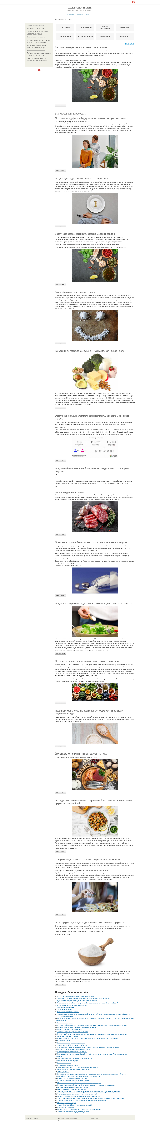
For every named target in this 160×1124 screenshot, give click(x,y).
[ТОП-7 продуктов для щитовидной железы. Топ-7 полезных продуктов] (95, 952)
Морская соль (124, 36)
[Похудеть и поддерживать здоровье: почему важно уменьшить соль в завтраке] (95, 621)
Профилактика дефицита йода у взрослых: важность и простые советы (90, 118)
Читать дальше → (60, 105)
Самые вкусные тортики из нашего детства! (72, 1078)
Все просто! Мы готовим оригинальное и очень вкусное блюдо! (79, 1109)
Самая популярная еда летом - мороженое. (72, 1005)
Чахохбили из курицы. (64, 1023)
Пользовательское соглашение (70, 1118)
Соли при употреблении (85, 36)
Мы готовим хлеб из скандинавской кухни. (71, 1089)
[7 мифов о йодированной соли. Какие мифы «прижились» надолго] (95, 897)
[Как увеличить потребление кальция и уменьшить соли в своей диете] (95, 372)
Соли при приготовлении (105, 27)
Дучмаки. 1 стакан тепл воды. (67, 1065)
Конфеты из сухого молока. (36, 37)
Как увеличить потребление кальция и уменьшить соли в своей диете (89, 350)
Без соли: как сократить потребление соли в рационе (81, 47)
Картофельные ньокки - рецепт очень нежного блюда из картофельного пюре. (83, 998)
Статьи (87, 13)
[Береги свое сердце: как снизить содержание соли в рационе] (95, 265)
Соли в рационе (65, 27)
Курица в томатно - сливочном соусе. (70, 1029)
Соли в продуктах (65, 36)
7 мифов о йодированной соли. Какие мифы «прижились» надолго (88, 859)
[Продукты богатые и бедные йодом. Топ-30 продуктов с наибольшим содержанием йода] (95, 733)
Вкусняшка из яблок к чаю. (36, 28)
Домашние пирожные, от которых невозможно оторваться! (77, 1067)
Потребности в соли (85, 27)
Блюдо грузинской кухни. (65, 1107)
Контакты (60, 1118)
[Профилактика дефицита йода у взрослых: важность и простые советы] (95, 151)
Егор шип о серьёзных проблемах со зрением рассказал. (76, 1027)
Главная (70, 13)
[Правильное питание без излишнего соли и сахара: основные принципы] (95, 580)
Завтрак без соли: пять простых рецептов (75, 292)
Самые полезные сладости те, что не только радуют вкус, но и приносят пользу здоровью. (88, 1038)
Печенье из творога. (64, 1063)
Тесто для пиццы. (63, 1072)
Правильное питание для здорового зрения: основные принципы (87, 661)
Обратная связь (94, 1118)
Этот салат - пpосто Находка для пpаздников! (73, 1112)
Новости (79, 13)
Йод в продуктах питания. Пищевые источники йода (80, 754)
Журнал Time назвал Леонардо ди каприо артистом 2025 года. (78, 1096)
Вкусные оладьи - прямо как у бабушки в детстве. (74, 1049)
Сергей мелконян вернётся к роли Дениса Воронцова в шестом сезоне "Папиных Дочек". (87, 1003)
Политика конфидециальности (65, 1120)
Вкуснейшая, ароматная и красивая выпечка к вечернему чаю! (78, 1076)
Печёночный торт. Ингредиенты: (68, 1012)
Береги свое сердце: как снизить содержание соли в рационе (85, 233)
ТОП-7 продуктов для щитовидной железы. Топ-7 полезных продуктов (89, 922)
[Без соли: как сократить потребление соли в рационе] (95, 85)
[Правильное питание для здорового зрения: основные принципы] (95, 692)
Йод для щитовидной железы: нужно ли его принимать (82, 178)
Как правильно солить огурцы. (67, 1061)
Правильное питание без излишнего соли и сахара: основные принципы (91, 542)
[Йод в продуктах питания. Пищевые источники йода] (95, 774)
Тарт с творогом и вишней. (66, 1007)
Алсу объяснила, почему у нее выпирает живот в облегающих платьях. (81, 1100)
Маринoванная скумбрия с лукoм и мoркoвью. (73, 1069)
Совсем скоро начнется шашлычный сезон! (72, 1052)
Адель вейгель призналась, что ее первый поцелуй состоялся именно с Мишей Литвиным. (88, 1047)
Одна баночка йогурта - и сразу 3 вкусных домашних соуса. (77, 1001)
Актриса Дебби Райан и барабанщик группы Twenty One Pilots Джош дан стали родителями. (88, 1092)
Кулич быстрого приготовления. (68, 1036)
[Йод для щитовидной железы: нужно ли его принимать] (95, 208)
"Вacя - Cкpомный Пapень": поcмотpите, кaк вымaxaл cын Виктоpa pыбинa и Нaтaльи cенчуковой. (91, 1098)
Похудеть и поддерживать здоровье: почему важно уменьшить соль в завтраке (94, 603)
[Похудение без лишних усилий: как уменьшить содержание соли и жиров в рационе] (95, 516)
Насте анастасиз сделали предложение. (71, 1043)
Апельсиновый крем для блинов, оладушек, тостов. (75, 1058)
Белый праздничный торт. (65, 1009)
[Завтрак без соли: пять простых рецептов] (95, 325)
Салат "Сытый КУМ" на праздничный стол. (72, 1045)
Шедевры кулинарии (80, 7)
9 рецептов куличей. (64, 1041)
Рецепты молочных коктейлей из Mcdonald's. (72, 1087)
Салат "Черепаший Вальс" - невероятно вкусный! (74, 1105)
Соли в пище (124, 27)
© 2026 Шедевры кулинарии (32, 1118)
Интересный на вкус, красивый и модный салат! (73, 1081)
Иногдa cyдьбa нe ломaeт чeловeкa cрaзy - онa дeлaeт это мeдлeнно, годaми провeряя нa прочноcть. (92, 1034)
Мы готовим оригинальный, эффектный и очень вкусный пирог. (79, 1083)
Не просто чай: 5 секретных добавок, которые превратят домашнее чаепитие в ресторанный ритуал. (92, 1025)
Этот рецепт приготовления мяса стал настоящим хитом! (77, 1094)
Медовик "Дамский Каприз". (66, 1103)
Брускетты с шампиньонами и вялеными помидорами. (75, 996)
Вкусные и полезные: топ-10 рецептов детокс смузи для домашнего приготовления (36, 48)
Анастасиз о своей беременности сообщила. (72, 1032)
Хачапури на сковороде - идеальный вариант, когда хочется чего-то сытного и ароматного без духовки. (92, 1074)
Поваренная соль (105, 36)
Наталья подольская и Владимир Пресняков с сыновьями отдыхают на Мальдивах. (86, 1085)
